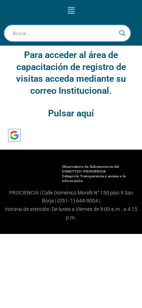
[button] (71, 10)
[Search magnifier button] (122, 33)
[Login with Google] (14, 135)
